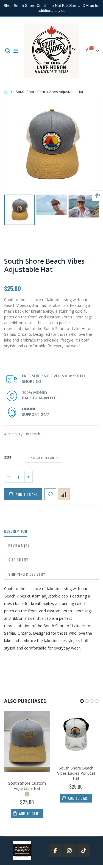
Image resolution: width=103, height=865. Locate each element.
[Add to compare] (64, 494)
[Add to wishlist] (50, 494)
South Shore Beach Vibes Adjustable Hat (44, 265)
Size (7, 457)
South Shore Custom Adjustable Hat (27, 786)
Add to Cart (27, 494)
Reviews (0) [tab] (18, 545)
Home (6, 92)
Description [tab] (15, 531)
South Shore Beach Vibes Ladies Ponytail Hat (76, 773)
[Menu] (15, 50)
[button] (81, 701)
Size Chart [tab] (18, 560)
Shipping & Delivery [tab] (26, 574)
